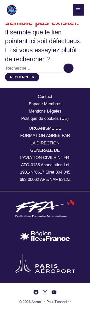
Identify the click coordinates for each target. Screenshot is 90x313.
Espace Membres (45, 103)
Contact (45, 96)
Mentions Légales (45, 111)
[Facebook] (36, 292)
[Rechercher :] (39, 68)
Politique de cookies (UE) (45, 118)
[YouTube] (54, 292)
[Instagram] (45, 292)
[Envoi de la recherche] (69, 68)
